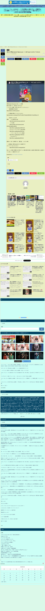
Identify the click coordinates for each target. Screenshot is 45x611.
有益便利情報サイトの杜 (6, 552)
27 (10, 579)
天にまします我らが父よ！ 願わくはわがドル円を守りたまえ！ (14, 549)
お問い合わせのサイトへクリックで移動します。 (10, 413)
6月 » (5, 581)
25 (40, 577)
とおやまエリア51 (5, 543)
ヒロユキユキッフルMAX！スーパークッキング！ (10, 507)
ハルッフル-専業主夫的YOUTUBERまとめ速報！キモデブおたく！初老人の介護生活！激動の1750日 (19, 465)
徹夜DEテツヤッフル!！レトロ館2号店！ (8, 510)
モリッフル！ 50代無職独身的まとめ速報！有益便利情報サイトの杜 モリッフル (16, 489)
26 (4, 579)
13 (10, 575)
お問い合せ (22, 416)
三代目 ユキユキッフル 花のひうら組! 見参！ (9, 518)
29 (22, 579)
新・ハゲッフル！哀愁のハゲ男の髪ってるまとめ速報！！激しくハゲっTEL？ (15, 451)
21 (16, 577)
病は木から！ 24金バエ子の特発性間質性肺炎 (11, 554)
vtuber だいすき (4, 536)
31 (34, 579)
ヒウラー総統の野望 (4, 516)
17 (34, 575)
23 (28, 577)
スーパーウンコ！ (4, 449)
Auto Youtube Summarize (17, 154)
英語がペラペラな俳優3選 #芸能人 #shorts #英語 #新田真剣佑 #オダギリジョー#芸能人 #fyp (16, 561)
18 (40, 575)
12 (4, 575)
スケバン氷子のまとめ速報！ (7, 542)
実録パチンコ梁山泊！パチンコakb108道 (9, 551)
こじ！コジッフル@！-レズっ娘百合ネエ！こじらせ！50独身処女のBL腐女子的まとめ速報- (18, 453)
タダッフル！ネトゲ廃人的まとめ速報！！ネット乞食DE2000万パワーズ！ (15, 368)
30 (28, 579)
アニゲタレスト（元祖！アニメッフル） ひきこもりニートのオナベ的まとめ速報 (16, 376)
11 (40, 573)
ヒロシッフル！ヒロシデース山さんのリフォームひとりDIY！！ (13, 505)
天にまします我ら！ (4, 503)
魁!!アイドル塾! (4, 521)
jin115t (25, 188)
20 (10, 577)
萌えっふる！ (3, 501)
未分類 (8, 217)
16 (28, 575)
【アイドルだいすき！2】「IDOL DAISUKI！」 (11, 534)
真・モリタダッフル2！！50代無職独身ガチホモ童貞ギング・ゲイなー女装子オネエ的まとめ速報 (21, 555)
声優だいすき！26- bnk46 (6, 546)
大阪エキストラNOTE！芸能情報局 (8, 548)
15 (22, 575)
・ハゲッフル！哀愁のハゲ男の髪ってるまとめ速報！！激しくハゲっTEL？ (15, 370)
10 (34, 573)
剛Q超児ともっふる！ (5, 512)
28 (16, 579)
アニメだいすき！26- (5, 537)
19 (4, 577)
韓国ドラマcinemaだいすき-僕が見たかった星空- (11, 557)
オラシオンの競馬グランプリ (7, 539)
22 (22, 577)
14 (16, 575)
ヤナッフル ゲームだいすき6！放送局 (8, 514)
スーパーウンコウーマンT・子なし (8, 540)
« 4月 (2, 581)
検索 (2, 326)
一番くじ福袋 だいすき (6, 545)
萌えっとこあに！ (4, 385)
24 (34, 577)
